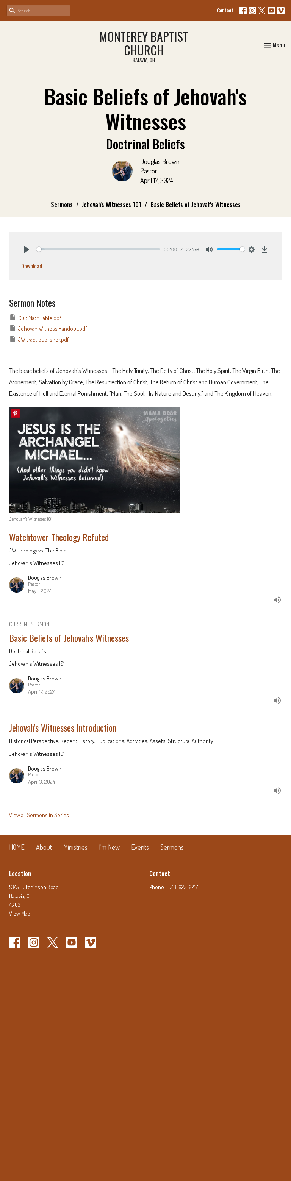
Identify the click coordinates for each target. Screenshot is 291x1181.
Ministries (75, 847)
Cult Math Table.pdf (39, 317)
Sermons (62, 204)
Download (31, 266)
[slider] (98, 249)
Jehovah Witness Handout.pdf (52, 328)
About (44, 847)
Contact (225, 10)
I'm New (109, 847)
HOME (17, 847)
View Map (19, 913)
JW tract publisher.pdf (43, 339)
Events (140, 847)
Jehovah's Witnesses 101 (111, 204)
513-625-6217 (184, 887)
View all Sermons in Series (39, 815)
